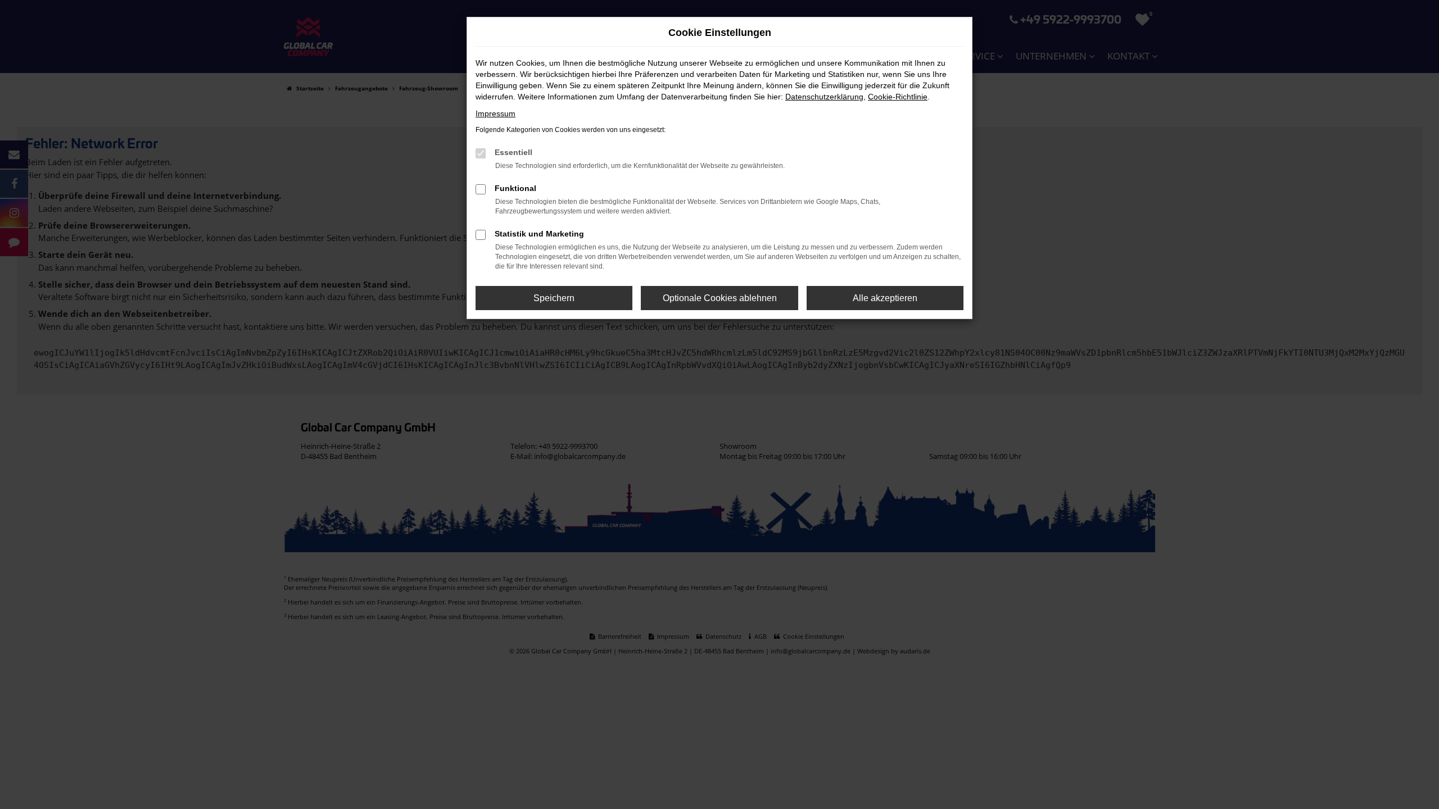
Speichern (553, 298)
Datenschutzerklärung (824, 96)
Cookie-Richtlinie (897, 96)
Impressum (495, 113)
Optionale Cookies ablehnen (720, 298)
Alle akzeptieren (885, 298)
